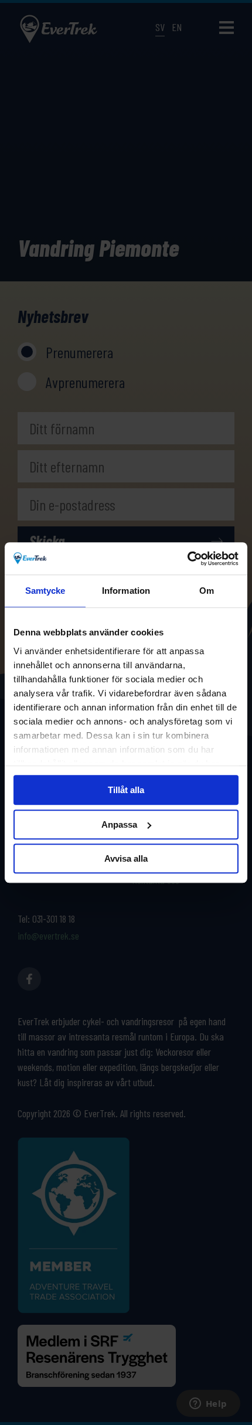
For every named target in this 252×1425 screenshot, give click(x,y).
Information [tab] (126, 591)
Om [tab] (206, 591)
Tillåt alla (126, 790)
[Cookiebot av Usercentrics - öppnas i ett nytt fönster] (187, 558)
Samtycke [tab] (45, 591)
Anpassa (119, 824)
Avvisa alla (126, 858)
